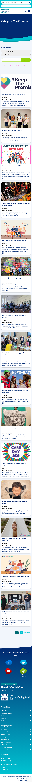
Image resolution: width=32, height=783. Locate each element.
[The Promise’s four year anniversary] (16, 83)
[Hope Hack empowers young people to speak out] (16, 341)
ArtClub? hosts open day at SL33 (12, 130)
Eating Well (4, 729)
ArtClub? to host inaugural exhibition (13, 428)
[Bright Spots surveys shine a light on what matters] (16, 489)
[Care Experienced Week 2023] (16, 154)
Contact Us (4, 721)
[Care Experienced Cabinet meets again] (16, 229)
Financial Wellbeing (6, 747)
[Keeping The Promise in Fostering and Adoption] (16, 527)
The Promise (9, 99)
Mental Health (5, 739)
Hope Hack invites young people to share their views (15, 391)
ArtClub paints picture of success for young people (15, 613)
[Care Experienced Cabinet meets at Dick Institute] (16, 304)
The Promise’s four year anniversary (13, 95)
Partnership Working (6, 713)
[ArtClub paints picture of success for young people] (16, 600)
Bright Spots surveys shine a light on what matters (15, 502)
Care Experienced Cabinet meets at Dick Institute (14, 316)
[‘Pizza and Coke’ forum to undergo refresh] (16, 564)
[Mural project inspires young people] (16, 266)
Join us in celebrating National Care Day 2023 (14, 465)
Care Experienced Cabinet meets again (14, 241)
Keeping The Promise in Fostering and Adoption (14, 540)
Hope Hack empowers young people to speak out (14, 354)
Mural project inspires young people (13, 278)
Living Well (4, 710)
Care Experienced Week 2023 (11, 166)
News (3, 99)
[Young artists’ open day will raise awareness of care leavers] (16, 191)
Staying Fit (4, 744)
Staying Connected (6, 742)
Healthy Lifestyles (5, 734)
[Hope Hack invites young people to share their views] (16, 379)
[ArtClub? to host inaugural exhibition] (16, 416)
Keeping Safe (4, 732)
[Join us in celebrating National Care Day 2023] (16, 452)
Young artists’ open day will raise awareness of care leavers (16, 204)
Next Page (27, 632)
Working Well (4, 749)
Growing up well (5, 737)
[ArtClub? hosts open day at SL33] (16, 118)
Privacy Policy (19, 778)
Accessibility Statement (23, 780)
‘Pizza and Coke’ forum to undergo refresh (15, 576)
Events (4, 397)
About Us (3, 718)
